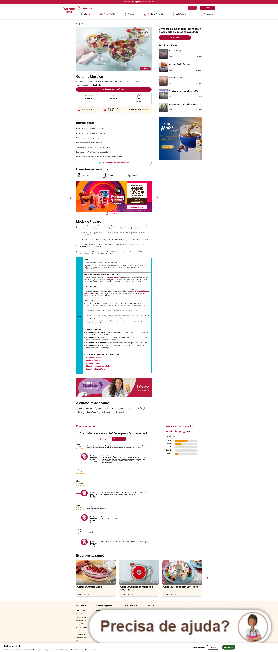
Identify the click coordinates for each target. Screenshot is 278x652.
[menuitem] (84, 15)
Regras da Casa (81, 638)
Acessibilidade (81, 634)
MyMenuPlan (139, 408)
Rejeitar (213, 647)
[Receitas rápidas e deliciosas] (114, 196)
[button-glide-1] (112, 213)
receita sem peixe (124, 408)
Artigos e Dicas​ (81, 621)
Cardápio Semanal (155, 14)
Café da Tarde (91, 412)
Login (105, 439)
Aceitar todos (228, 647)
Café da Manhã (105, 412)
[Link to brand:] (146, 32)
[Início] (69, 10)
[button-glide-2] (114, 213)
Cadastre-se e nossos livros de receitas (139, 2)
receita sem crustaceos (85, 408)
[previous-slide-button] (70, 198)
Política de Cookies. (90, 649)
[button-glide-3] (116, 213)
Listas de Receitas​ (82, 617)
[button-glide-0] (110, 213)
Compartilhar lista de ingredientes (116, 163)
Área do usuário (81, 627)
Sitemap (78, 641)
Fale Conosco (80, 631)
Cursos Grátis (109, 14)
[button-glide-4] (118, 213)
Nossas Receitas (81, 614)
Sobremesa (118, 412)
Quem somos (80, 610)
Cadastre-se (118, 439)
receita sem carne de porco (105, 408)
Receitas (85, 24)
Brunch (80, 412)
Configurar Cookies (198, 647)
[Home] (77, 24)
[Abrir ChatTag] (180, 626)
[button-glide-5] (121, 213)
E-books (131, 14)
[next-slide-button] (157, 198)
